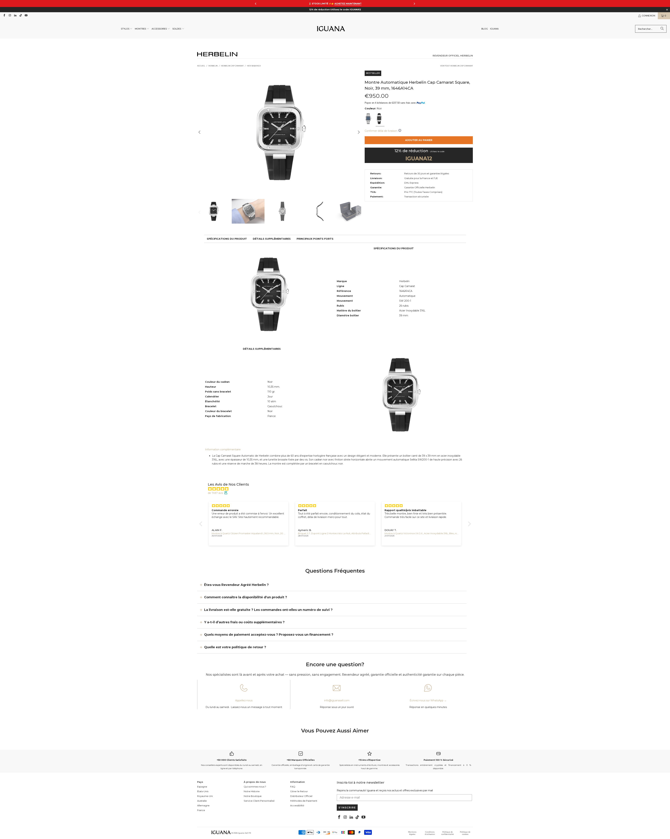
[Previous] (200, 132)
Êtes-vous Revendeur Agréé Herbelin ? (236, 585)
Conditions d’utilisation (430, 833)
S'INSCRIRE (347, 807)
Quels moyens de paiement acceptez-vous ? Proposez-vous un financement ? (268, 635)
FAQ (292, 786)
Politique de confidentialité (447, 833)
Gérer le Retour (299, 791)
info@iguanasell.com (336, 700)
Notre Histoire (252, 791)
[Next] (358, 132)
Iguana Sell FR (244, 833)
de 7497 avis (215, 493)
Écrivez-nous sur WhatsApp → (428, 700)
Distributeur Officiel (301, 796)
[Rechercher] (662, 29)
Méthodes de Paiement (303, 800)
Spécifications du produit (227, 238)
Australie (202, 800)
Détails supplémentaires (272, 238)
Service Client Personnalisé (259, 800)
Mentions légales (412, 833)
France (201, 810)
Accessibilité (297, 805)
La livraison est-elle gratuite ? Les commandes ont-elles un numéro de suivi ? (268, 610)
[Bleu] (369, 119)
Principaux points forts (315, 238)
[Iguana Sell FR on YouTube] (25, 15)
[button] (127, 29)
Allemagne (203, 805)
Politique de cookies (465, 833)
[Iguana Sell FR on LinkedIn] (15, 15)
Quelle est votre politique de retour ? (235, 647)
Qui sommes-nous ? (255, 786)
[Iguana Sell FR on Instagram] (9, 15)
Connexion (648, 15)
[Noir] (380, 119)
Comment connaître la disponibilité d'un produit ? (245, 597)
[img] (337, 489)
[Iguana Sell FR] (331, 29)
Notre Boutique (253, 796)
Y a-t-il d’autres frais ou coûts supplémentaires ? (244, 622)
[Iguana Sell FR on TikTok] (20, 15)
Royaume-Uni (205, 796)
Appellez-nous (243, 700)
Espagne (202, 786)
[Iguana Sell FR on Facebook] (4, 15)
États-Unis (202, 791)
